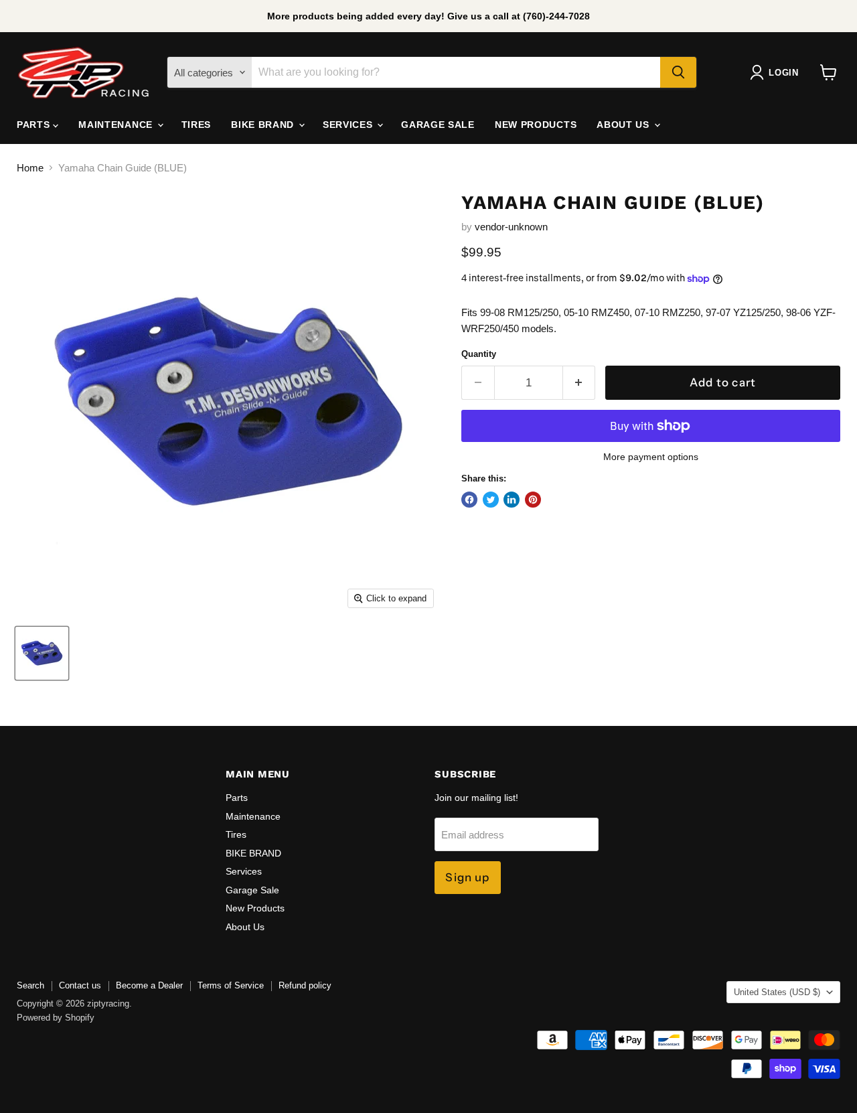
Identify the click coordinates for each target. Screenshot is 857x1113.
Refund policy (305, 985)
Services (349, 124)
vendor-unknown (511, 226)
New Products (535, 124)
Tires (196, 124)
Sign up (467, 877)
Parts (35, 124)
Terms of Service (231, 985)
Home (30, 167)
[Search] (678, 72)
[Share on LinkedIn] (511, 500)
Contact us (80, 985)
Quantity (478, 354)
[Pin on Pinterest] (533, 500)
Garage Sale (438, 124)
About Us (624, 124)
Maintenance (116, 124)
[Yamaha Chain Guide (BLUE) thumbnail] (41, 653)
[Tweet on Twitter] (491, 500)
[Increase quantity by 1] (579, 383)
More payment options (650, 456)
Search (30, 985)
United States (777, 992)
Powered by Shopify (55, 1018)
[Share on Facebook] (469, 500)
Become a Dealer (149, 985)
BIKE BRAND (264, 124)
